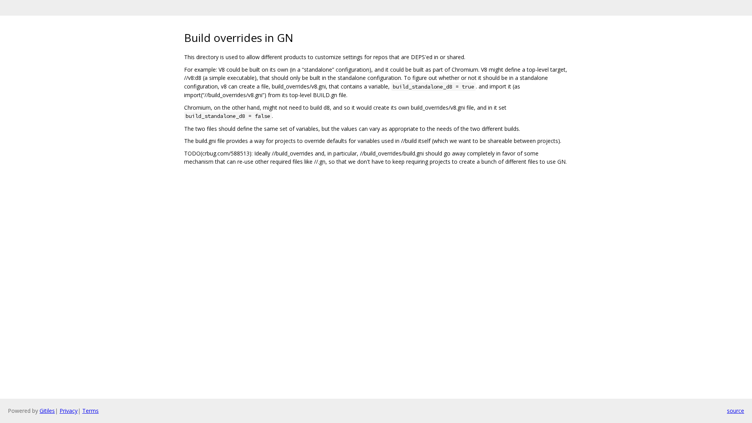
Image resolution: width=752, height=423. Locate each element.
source (735, 410)
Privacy (69, 410)
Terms (90, 410)
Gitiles (47, 410)
